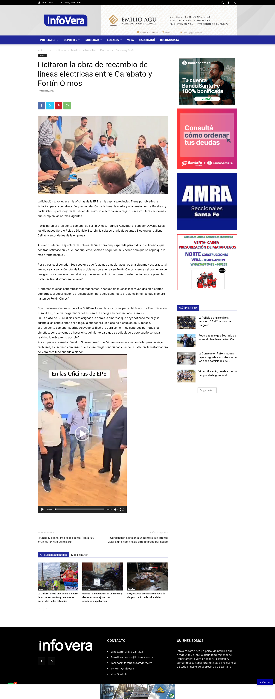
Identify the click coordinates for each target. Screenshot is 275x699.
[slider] (79, 509)
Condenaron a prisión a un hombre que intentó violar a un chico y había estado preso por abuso (138, 539)
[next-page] (46, 608)
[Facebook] (228, 2)
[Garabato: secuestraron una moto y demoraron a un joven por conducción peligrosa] (102, 576)
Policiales (47, 40)
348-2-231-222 (134, 651)
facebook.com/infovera (138, 663)
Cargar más (206, 390)
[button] (223, 2)
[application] (82, 433)
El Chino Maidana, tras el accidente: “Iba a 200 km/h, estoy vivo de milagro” (66, 539)
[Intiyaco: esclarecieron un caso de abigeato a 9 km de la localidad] (147, 576)
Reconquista (169, 40)
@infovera (127, 668)
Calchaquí (147, 40)
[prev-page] (40, 608)
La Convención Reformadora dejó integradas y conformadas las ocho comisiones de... (217, 357)
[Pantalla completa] (122, 509)
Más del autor (79, 554)
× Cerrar (265, 682)
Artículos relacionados (53, 554)
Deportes (70, 40)
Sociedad (92, 40)
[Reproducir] (42, 509)
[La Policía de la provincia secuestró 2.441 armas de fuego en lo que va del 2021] (186, 322)
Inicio (40, 50)
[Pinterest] (58, 105)
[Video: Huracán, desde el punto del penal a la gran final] (186, 376)
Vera (130, 40)
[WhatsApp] (67, 105)
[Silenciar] (116, 509)
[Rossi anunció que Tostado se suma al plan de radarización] (186, 340)
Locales (113, 40)
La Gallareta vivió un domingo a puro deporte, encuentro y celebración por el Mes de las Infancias (58, 597)
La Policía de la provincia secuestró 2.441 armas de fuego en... (214, 321)
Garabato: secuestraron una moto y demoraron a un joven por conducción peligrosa (102, 597)
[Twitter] (234, 2)
